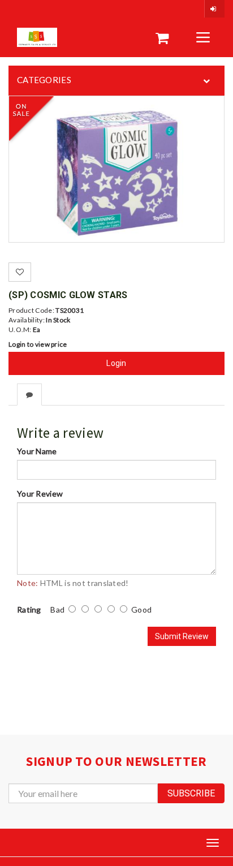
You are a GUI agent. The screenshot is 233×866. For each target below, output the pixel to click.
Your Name (37, 451)
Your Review (40, 493)
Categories (44, 80)
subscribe (191, 793)
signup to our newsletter (116, 761)
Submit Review (182, 636)
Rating (29, 609)
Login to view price (37, 344)
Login (116, 363)
